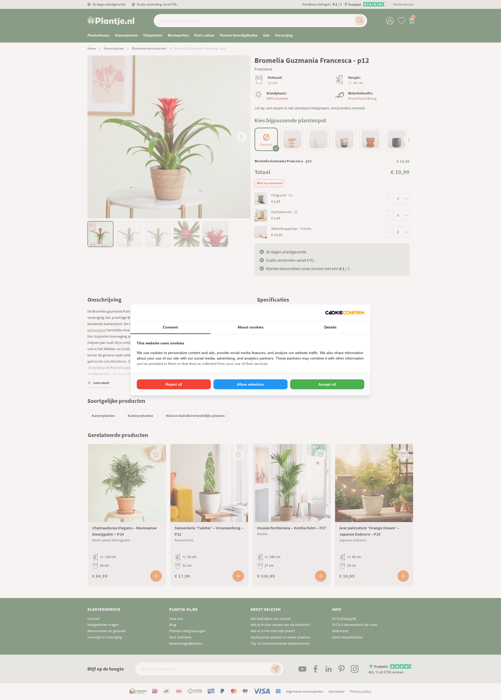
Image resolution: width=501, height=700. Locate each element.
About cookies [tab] (250, 327)
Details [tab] (330, 327)
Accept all (327, 384)
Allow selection (250, 384)
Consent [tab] (170, 327)
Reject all (174, 384)
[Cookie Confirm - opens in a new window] (344, 313)
